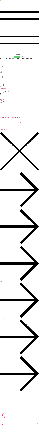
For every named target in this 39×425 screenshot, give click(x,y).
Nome (1, 62)
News (2, 422)
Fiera (3, 418)
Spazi (2, 414)
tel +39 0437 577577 (3, 88)
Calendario (3, 413)
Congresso (4, 417)
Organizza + (3, 415)
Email (1, 72)
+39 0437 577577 (2, 130)
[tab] (17, 57)
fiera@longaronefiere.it (3, 87)
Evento (4, 416)
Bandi (2, 424)
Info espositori (4, 421)
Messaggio (1, 77)
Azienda (1, 67)
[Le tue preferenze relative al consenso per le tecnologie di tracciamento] (37, 423)
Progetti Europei (4, 423)
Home (2, 412)
